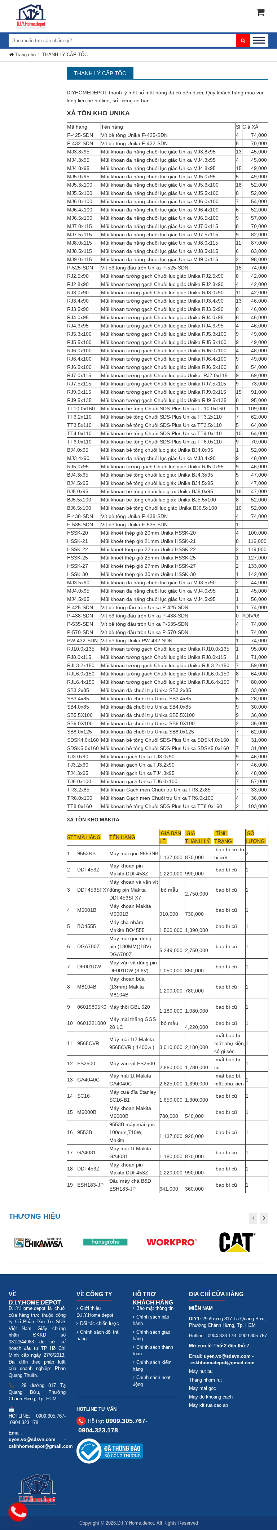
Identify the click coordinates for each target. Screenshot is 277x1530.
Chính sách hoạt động (152, 1381)
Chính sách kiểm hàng (152, 1366)
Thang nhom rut (205, 1380)
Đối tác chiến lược (99, 1323)
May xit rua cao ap (208, 1405)
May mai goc (202, 1388)
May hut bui (201, 1371)
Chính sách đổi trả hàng (97, 1335)
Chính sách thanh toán (153, 1350)
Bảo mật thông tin (154, 1308)
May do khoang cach (211, 1397)
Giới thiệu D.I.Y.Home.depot (94, 1312)
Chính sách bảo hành (151, 1320)
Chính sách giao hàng (151, 1335)
